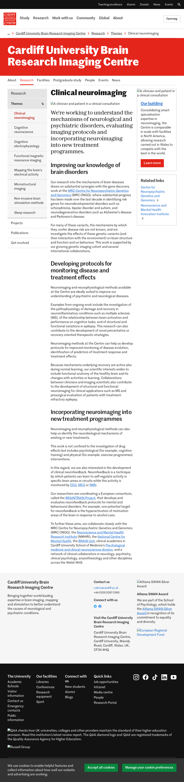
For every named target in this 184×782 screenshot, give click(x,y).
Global (104, 18)
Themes (116, 33)
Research (41, 18)
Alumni (131, 4)
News (156, 4)
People (90, 80)
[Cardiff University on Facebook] (145, 677)
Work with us (62, 18)
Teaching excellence (110, 4)
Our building (152, 104)
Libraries (42, 682)
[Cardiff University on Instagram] (136, 677)
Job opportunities (106, 682)
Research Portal (105, 702)
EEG (73, 485)
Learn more (152, 163)
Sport (40, 702)
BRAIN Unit (86, 541)
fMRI (92, 485)
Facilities (43, 80)
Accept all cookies (101, 767)
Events (169, 4)
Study (24, 18)
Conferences (45, 687)
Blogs (69, 697)
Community (86, 18)
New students (75, 687)
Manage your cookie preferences (149, 767)
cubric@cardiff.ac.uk (106, 588)
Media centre (103, 692)
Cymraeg (171, 18)
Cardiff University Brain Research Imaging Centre (51, 33)
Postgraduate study (67, 80)
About (118, 18)
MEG (81, 485)
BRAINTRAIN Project (80, 498)
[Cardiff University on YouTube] (173, 677)
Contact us (15, 701)
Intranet (99, 687)
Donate (144, 4)
